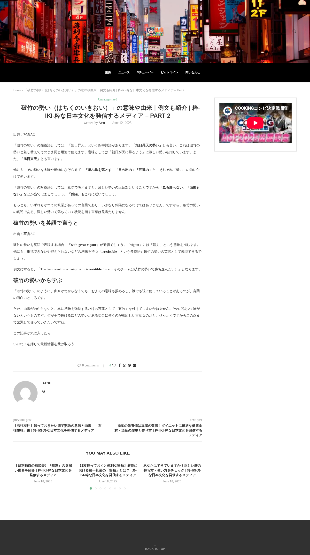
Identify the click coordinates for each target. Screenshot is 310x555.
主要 (108, 72)
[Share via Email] (134, 365)
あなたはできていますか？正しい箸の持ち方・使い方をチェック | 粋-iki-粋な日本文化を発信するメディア (172, 470)
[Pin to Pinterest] (129, 365)
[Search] (294, 31)
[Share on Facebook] (120, 365)
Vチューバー (145, 72)
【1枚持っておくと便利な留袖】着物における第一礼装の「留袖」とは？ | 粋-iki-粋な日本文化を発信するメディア (108, 470)
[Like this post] (114, 365)
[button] (20, 476)
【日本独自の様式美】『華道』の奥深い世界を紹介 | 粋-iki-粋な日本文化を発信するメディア (43, 470)
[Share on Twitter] (124, 366)
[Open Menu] (15, 31)
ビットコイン (169, 72)
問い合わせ (193, 72)
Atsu (102, 123)
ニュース (124, 72)
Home (17, 90)
